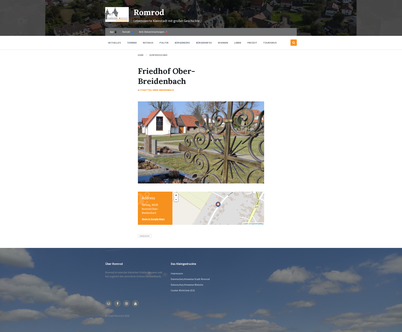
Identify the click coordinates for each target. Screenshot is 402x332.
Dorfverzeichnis (158, 55)
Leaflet (245, 223)
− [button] (176, 199)
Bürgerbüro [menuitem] (182, 42)
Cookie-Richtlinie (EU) (183, 290)
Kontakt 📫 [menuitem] (128, 31)
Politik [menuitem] (164, 42)
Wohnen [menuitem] (223, 42)
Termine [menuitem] (132, 42)
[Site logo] (117, 21)
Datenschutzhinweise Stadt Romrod (190, 279)
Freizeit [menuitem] (252, 42)
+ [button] (176, 195)
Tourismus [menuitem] (270, 42)
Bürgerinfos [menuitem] (204, 42)
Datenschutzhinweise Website (187, 284)
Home (141, 55)
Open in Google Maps (153, 219)
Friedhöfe (145, 236)
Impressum (177, 273)
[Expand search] (294, 42)
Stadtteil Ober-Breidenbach (157, 90)
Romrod (148, 12)
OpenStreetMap (257, 223)
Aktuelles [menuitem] (114, 42)
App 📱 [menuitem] (113, 31)
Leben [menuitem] (237, 42)
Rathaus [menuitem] (148, 42)
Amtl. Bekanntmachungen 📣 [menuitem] (153, 31)
